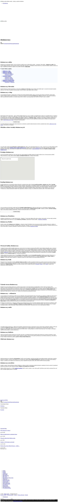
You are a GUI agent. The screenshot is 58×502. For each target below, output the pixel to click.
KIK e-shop (5, 476)
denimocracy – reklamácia (9, 82)
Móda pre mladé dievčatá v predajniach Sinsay (8, 434)
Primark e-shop (5, 485)
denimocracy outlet (8, 77)
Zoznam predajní (10, 494)
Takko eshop (5, 478)
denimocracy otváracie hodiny (8, 80)
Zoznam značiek (3, 494)
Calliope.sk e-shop (6, 479)
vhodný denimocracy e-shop (8, 119)
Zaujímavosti (5, 473)
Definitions (2, 405)
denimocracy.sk (38, 147)
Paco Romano (5, 484)
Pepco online (5, 474)
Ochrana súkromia (21, 494)
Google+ (41, 264)
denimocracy (6, 252)
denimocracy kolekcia (9, 78)
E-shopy (4, 471)
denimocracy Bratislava (9, 74)
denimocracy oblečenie (9, 79)
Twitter (46, 264)
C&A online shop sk (6, 483)
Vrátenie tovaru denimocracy (8, 81)
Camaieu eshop (5, 481)
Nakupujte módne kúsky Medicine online (7, 438)
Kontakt (26, 494)
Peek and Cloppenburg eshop (8, 477)
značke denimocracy (36, 148)
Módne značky (6, 493)
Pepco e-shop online (6, 482)
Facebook (37, 264)
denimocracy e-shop (6, 70)
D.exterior (2, 409)
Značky (6, 400)
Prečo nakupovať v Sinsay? (5, 430)
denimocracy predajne (7, 71)
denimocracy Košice (8, 75)
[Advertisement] (29, 13)
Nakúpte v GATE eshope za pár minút (7, 442)
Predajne (4, 472)
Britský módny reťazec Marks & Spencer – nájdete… (10, 445)
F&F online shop (6, 475)
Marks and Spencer (6, 480)
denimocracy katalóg (7, 76)
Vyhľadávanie (5, 3)
